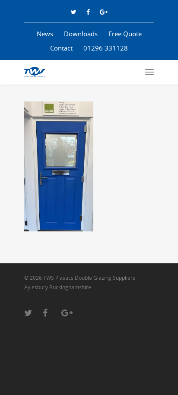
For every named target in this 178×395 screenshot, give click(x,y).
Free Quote (125, 33)
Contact (61, 48)
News (45, 33)
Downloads (81, 33)
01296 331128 (105, 48)
